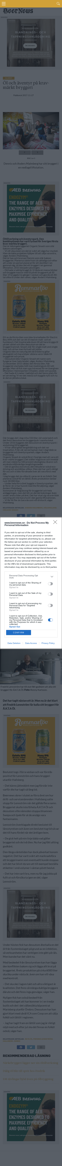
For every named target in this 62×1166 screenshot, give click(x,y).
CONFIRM (18, 632)
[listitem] (31, 576)
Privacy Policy (48, 643)
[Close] (56, 523)
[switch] (50, 583)
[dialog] (31, 583)
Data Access (31, 643)
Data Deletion (14, 643)
